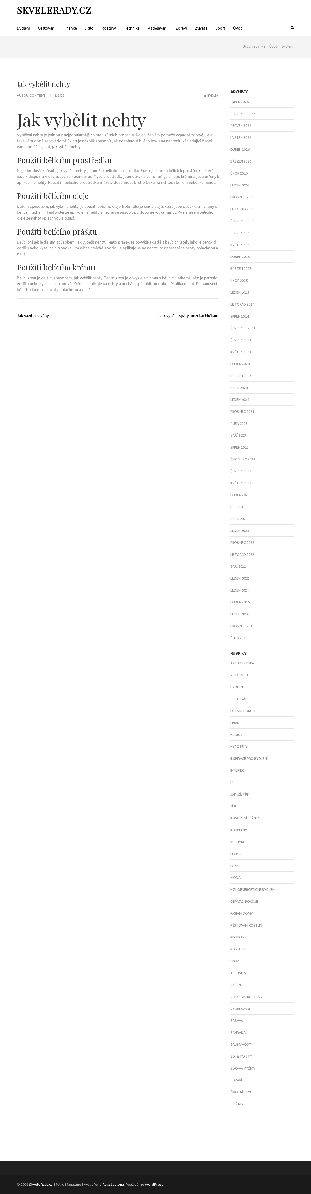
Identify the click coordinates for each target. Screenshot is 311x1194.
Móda (235, 878)
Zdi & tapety (241, 1056)
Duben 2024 (240, 364)
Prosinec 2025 (242, 197)
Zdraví (181, 28)
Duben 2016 (240, 602)
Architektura (242, 663)
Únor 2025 (239, 281)
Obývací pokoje (244, 901)
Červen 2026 (240, 126)
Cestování (46, 28)
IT (231, 782)
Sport (220, 28)
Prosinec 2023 (242, 412)
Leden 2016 (239, 614)
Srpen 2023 (239, 447)
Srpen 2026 (239, 102)
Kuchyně (237, 842)
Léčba (235, 854)
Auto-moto (240, 675)
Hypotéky (239, 747)
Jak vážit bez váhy (33, 315)
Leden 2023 (239, 531)
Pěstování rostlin (246, 925)
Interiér (237, 770)
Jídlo (89, 28)
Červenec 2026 (242, 114)
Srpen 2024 (239, 316)
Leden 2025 (239, 292)
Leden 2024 (239, 400)
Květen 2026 (240, 138)
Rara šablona (113, 1184)
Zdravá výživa (242, 1068)
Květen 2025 (240, 245)
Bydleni (23, 28)
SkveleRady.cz (54, 10)
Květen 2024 (240, 352)
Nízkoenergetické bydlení (252, 890)
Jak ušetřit (240, 794)
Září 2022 (238, 566)
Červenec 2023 (242, 459)
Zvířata (201, 28)
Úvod (238, 28)
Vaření (236, 985)
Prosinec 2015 (242, 626)
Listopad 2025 (242, 209)
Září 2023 (238, 435)
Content (37, 95)
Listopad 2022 (242, 555)
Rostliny (109, 28)
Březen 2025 (240, 269)
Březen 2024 (240, 376)
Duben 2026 (240, 149)
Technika (132, 28)
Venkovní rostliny (246, 997)
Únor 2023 (239, 519)
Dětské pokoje (243, 711)
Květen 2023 (240, 483)
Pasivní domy (241, 913)
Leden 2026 (239, 185)
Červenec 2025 (242, 221)
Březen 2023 (240, 507)
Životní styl (241, 1092)
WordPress (154, 1184)
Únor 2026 (239, 173)
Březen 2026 (240, 161)
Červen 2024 (240, 340)
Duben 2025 (240, 257)
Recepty (237, 937)
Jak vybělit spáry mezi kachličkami (189, 315)
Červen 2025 (240, 233)
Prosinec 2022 (242, 543)
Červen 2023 (240, 471)
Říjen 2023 (239, 423)
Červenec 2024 (242, 328)
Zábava (236, 1021)
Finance (70, 28)
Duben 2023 (240, 495)
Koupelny (238, 830)
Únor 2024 (239, 388)
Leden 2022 (239, 578)
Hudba (236, 735)
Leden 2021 (239, 590)
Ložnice (236, 866)
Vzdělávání (157, 28)
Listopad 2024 (242, 304)
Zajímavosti (241, 1044)
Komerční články (245, 818)
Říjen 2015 (239, 638)
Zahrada (238, 1033)
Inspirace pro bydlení (249, 759)
